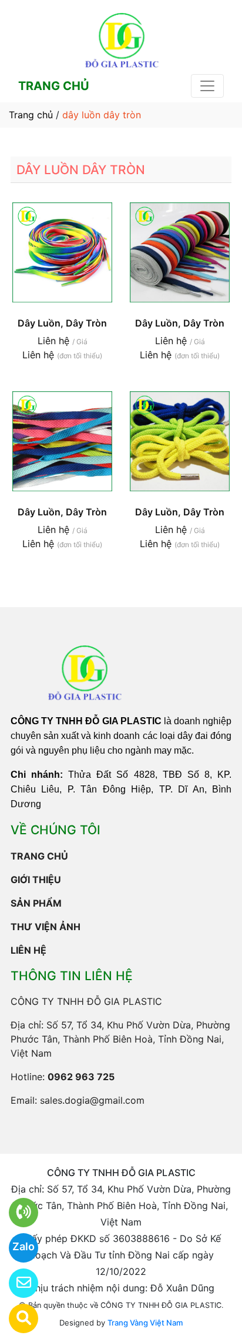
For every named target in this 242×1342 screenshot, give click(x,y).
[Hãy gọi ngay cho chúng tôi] (16, 1212)
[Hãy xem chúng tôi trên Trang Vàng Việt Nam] (16, 1318)
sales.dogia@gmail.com (92, 1100)
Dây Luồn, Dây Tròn (62, 323)
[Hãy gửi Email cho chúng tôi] (16, 1283)
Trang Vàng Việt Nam (145, 1322)
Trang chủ (31, 115)
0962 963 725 (81, 1077)
